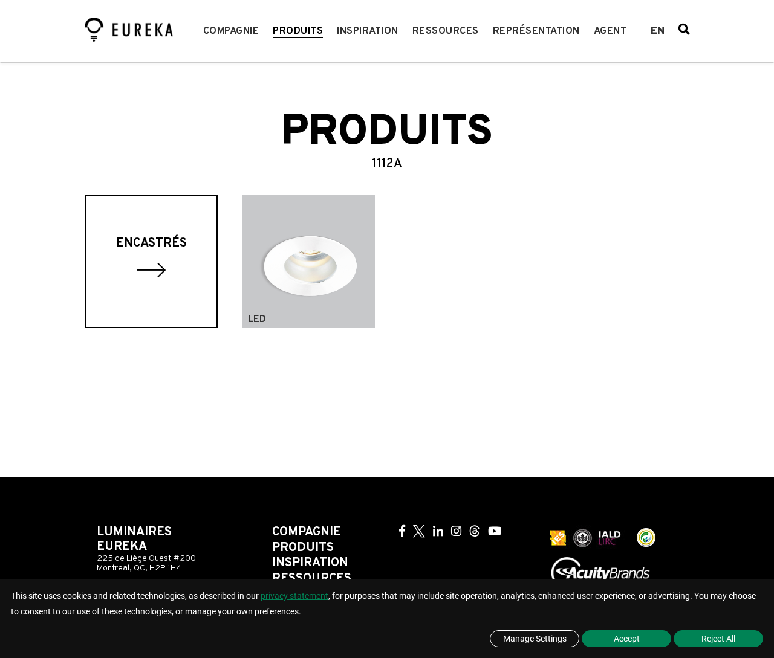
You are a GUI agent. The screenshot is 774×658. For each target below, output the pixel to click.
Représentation (536, 31)
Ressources (445, 31)
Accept (627, 638)
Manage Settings (535, 638)
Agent (610, 31)
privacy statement (294, 596)
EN (658, 31)
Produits (298, 31)
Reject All (718, 638)
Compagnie (231, 31)
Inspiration (367, 31)
